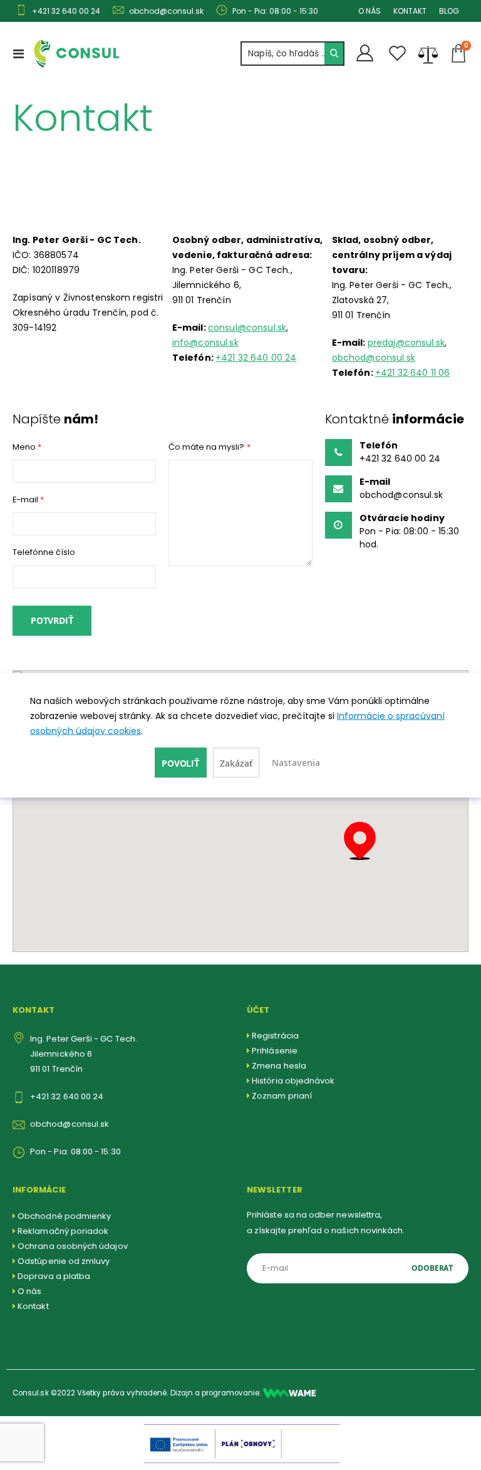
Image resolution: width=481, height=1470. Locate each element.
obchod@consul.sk (373, 357)
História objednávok (293, 1081)
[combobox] (292, 53)
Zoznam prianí (282, 1096)
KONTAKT (410, 11)
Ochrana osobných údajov (73, 1246)
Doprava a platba (54, 1276)
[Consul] (289, 1393)
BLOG (449, 11)
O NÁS (369, 11)
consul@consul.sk (247, 327)
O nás (29, 1291)
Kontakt (33, 1306)
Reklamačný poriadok (63, 1231)
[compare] (428, 53)
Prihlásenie (274, 1051)
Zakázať (236, 763)
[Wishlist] (398, 53)
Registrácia (275, 1036)
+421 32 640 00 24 (255, 357)
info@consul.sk (205, 342)
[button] (360, 841)
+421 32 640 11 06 (412, 372)
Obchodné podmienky (64, 1216)
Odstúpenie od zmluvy (64, 1261)
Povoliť (181, 763)
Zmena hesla (279, 1066)
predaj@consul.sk (406, 342)
